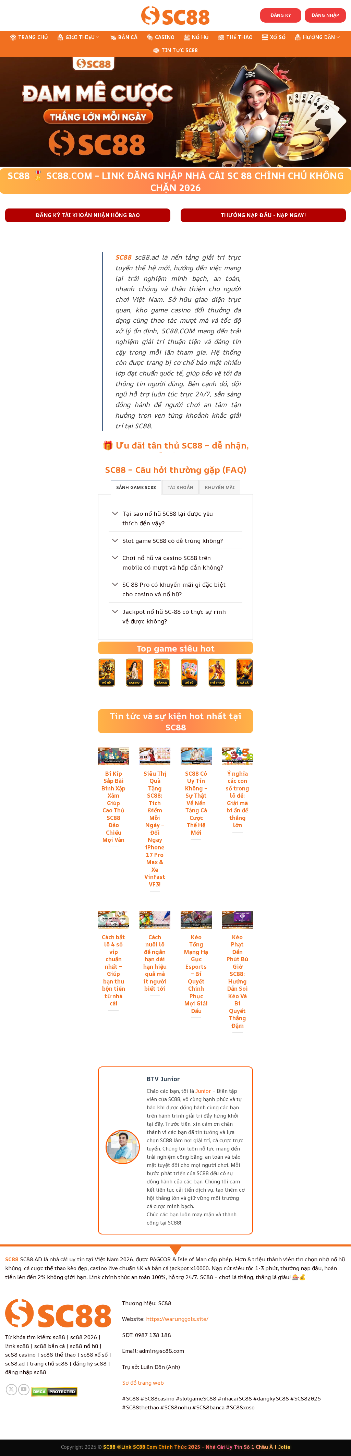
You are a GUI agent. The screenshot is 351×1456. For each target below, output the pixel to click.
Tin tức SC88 (179, 50)
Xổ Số (278, 37)
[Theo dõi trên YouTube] (23, 1389)
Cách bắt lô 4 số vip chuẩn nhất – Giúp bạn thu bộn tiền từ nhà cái (113, 970)
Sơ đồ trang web (143, 1382)
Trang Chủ (33, 37)
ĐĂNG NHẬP (325, 15)
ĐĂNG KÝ (280, 15)
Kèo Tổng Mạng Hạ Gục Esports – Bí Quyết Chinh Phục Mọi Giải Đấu (196, 974)
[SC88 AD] (175, 15)
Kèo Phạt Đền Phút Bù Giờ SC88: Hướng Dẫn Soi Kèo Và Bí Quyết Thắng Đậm (237, 981)
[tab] (136, 487)
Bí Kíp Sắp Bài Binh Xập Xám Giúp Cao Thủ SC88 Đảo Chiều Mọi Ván (113, 807)
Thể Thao (239, 37)
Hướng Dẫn (319, 37)
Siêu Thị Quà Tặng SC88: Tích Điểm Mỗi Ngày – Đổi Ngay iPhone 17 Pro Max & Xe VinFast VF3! (155, 829)
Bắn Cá (127, 37)
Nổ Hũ (200, 37)
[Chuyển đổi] (115, 514)
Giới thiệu (80, 37)
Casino (165, 37)
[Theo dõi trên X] (11, 1389)
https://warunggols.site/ (177, 1319)
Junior (203, 1091)
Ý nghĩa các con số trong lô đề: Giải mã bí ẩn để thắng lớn (237, 799)
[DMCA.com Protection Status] (54, 1391)
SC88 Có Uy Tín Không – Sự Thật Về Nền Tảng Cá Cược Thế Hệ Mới (196, 803)
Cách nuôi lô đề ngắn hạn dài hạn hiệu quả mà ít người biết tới (155, 962)
